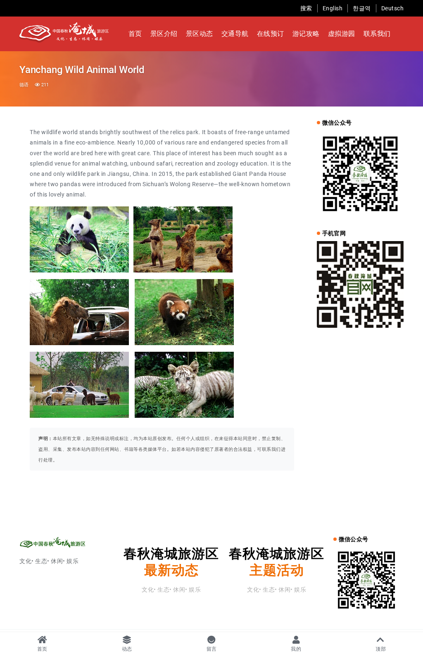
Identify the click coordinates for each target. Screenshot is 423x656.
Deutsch (392, 8)
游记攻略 (306, 34)
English (333, 8)
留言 (212, 649)
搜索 (306, 8)
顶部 (380, 649)
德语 (24, 85)
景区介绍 (164, 34)
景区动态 (199, 34)
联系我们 (377, 34)
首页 (135, 34)
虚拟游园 (341, 34)
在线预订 (270, 34)
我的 (296, 649)
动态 (127, 649)
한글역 (362, 8)
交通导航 (235, 34)
